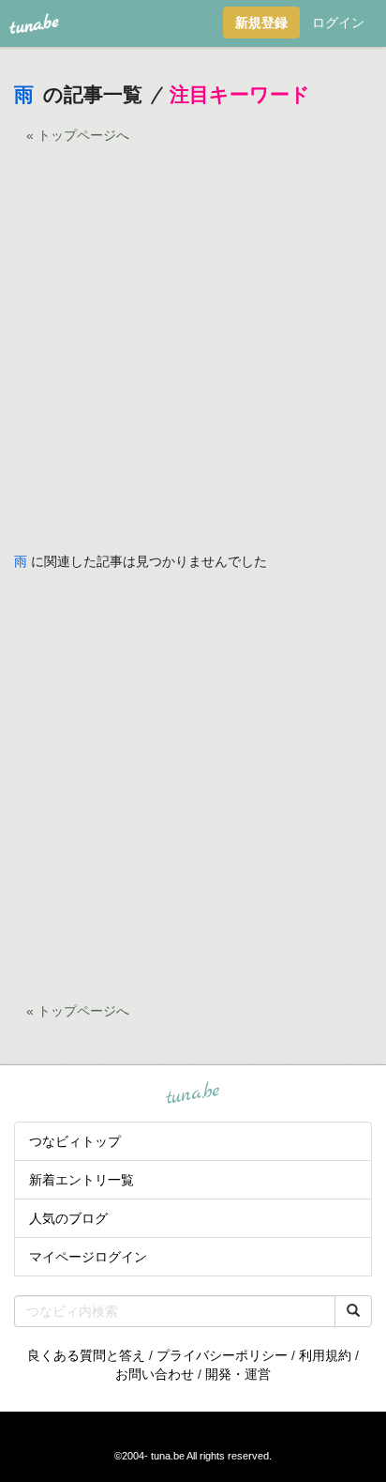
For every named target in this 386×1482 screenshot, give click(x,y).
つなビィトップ (75, 1141)
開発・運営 (238, 1374)
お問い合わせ (154, 1374)
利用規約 (325, 1355)
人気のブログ (68, 1218)
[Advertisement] (193, 358)
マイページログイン (88, 1256)
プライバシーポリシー (222, 1355)
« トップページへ (77, 135)
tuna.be (192, 1093)
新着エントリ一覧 (81, 1179)
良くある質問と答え (86, 1355)
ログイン (338, 22)
